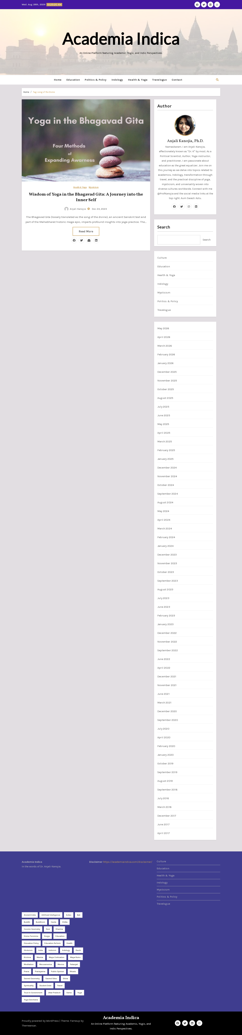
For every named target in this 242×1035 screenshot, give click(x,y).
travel (60, 985)
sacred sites (51, 978)
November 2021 (167, 685)
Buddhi (27, 922)
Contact (177, 79)
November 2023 (167, 563)
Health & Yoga (138, 79)
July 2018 (163, 798)
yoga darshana (31, 1000)
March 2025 (164, 441)
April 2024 (163, 519)
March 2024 (164, 528)
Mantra (40, 957)
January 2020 (165, 754)
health (69, 943)
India (40, 950)
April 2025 (163, 432)
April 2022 (163, 667)
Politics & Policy (96, 79)
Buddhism (40, 922)
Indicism (52, 950)
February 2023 (166, 615)
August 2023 (165, 589)
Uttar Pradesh (54, 992)
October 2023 (165, 572)
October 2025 (165, 389)
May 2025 (163, 424)
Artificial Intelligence (50, 915)
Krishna (27, 957)
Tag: (44, 92)
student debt (45, 985)
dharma (59, 929)
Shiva (65, 978)
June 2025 (163, 415)
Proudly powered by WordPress (40, 1020)
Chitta (64, 922)
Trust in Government (33, 992)
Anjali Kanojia (78, 208)
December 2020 (167, 711)
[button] (217, 80)
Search (163, 226)
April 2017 (163, 833)
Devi (48, 929)
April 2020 (163, 737)
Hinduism (28, 950)
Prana (26, 971)
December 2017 (166, 815)
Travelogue (159, 79)
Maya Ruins (75, 957)
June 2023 (163, 606)
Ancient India (30, 915)
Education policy (31, 943)
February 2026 (166, 354)
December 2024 (167, 467)
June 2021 (163, 693)
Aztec (68, 915)
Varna (69, 992)
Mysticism (94, 187)
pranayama (40, 971)
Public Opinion (57, 971)
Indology (117, 79)
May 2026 (163, 328)
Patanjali (74, 964)
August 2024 (165, 502)
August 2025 (165, 398)
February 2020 (166, 746)
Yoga (79, 992)
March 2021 (164, 702)
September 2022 (167, 650)
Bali (78, 915)
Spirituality (29, 985)
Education (73, 79)
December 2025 (167, 371)
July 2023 (163, 598)
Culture (162, 257)
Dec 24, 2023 (99, 208)
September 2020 (167, 720)
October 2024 (165, 485)
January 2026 (165, 363)
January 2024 (165, 545)
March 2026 (164, 345)
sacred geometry (32, 978)
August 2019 (165, 780)
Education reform (52, 943)
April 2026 (163, 337)
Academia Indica (121, 38)
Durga (47, 936)
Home (58, 79)
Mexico (61, 964)
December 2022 (167, 632)
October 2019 (165, 763)
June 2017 (163, 824)
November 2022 (167, 641)
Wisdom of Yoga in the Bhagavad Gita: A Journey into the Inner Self (86, 197)
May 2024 (163, 511)
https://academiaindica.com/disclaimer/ (127, 861)
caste (53, 922)
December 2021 (166, 676)
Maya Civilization (56, 957)
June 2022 (163, 659)
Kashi (78, 950)
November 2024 (167, 476)
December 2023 (167, 554)
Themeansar (29, 1025)
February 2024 (166, 537)
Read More (86, 231)
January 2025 (165, 458)
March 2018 (164, 807)
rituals (73, 971)
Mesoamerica (45, 964)
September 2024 (167, 493)
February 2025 (166, 450)
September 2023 (167, 580)
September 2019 (167, 772)
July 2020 (163, 728)
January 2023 (165, 624)
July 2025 (163, 406)
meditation (29, 964)
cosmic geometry (32, 929)
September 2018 (167, 789)
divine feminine (31, 936)
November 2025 (167, 380)
